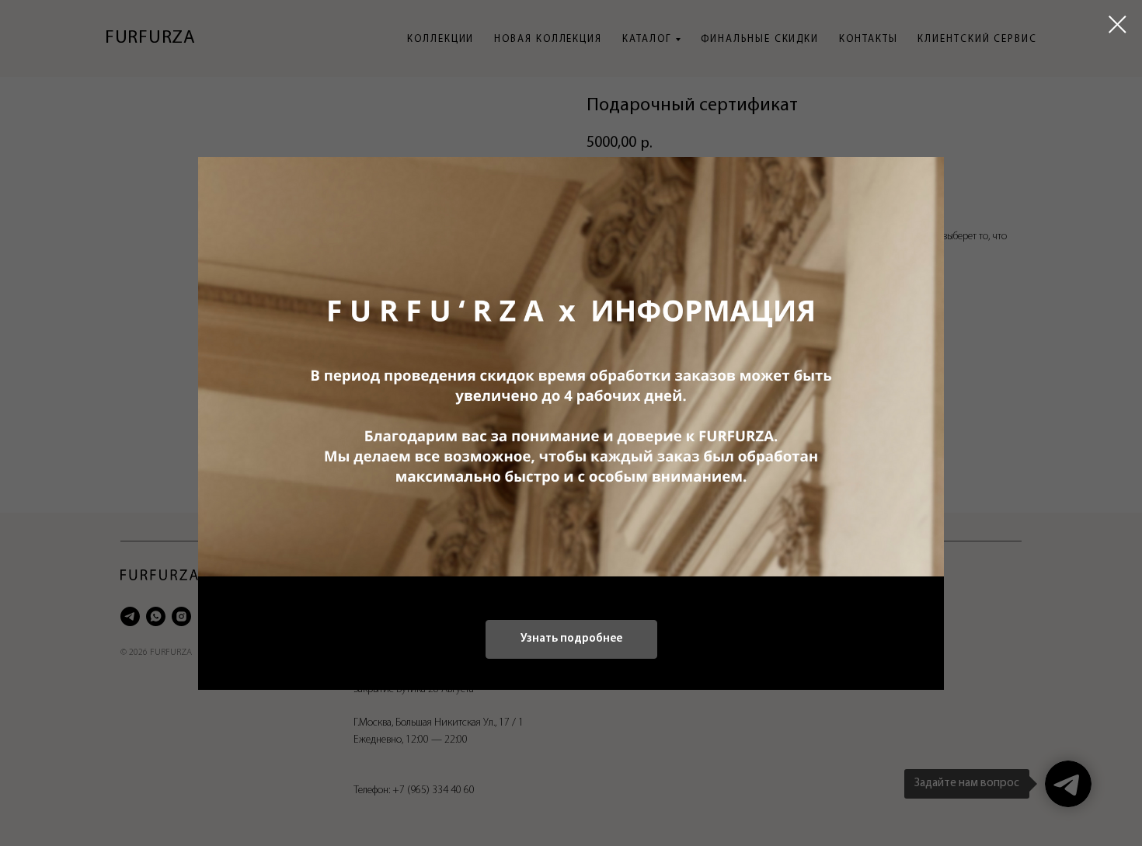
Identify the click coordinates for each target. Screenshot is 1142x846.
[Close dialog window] (1117, 24)
